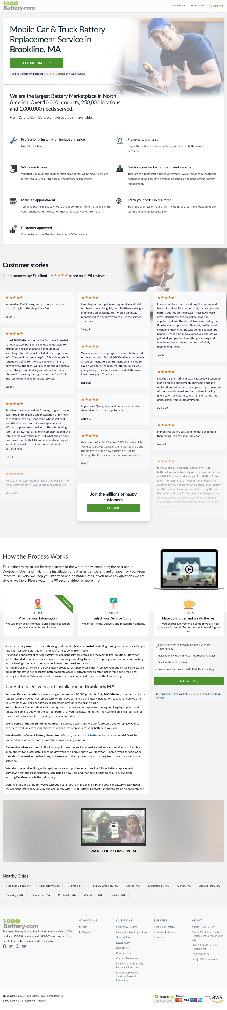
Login (84, 927)
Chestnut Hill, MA (158, 886)
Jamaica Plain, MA (209, 886)
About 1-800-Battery (203, 927)
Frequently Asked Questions (131, 932)
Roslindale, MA (67, 895)
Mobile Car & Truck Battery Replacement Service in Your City (207, 936)
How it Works (198, 6)
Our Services (178, 6)
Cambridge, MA (15, 895)
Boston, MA (133, 886)
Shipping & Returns (126, 927)
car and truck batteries (87, 735)
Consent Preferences (127, 958)
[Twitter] (11, 946)
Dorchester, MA (41, 895)
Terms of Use (123, 937)
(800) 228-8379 (200, 954)
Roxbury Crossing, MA (105, 886)
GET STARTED (113, 508)
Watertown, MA (93, 895)
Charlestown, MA (49, 886)
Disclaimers (122, 948)
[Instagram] (17, 946)
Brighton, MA (75, 886)
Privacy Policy (123, 953)
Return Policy (123, 942)
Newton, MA (118, 895)
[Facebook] (4, 946)
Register (86, 932)
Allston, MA (184, 886)
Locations (159, 937)
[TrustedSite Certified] (164, 998)
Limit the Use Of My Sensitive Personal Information (127, 976)
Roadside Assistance (165, 932)
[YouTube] (24, 946)
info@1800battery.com (204, 959)
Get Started (217, 6)
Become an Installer (164, 927)
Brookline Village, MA (18, 886)
